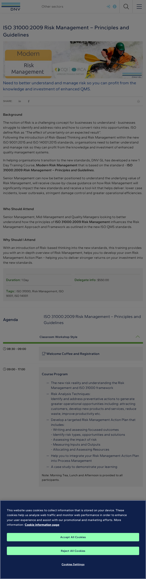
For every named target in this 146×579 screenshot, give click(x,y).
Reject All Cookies (73, 551)
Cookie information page (42, 524)
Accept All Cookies (73, 537)
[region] (73, 539)
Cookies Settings (73, 564)
